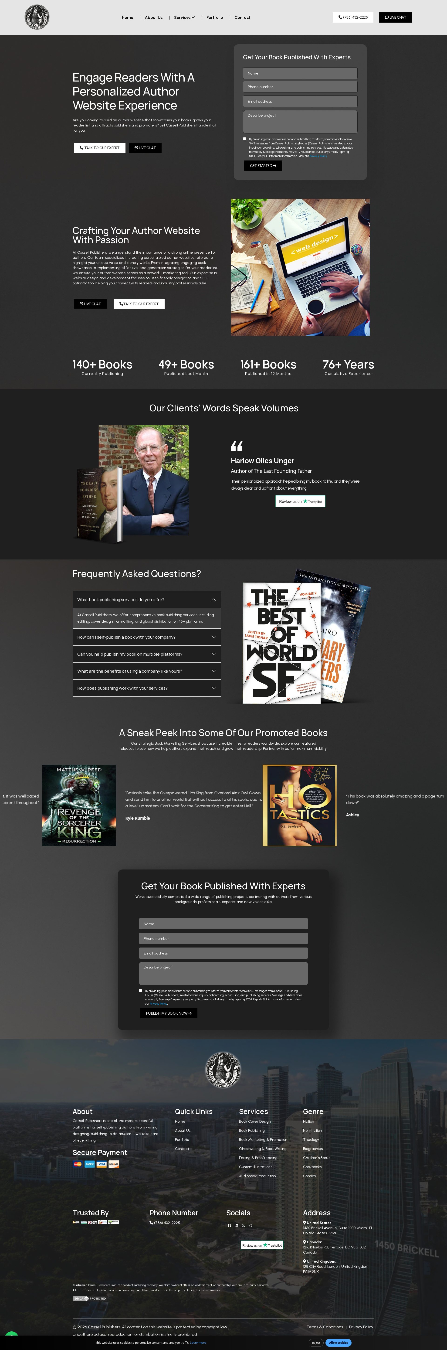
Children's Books (316, 1158)
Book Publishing (252, 1130)
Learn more (198, 1342)
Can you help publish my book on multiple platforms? (129, 654)
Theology (311, 1139)
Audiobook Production (257, 1176)
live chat (397, 17)
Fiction (308, 1121)
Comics (309, 1176)
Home (127, 17)
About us (154, 17)
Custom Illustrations (255, 1167)
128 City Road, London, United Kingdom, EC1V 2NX (336, 1266)
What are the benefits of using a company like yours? (129, 671)
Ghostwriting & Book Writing (263, 1148)
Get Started (261, 165)
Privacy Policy (318, 156)
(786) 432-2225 (355, 17)
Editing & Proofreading (258, 1158)
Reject (316, 1343)
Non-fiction (312, 1130)
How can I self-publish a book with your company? (126, 637)
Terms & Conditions (324, 1327)
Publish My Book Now (167, 1013)
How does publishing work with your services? (122, 688)
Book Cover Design (255, 1121)
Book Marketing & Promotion (263, 1139)
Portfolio (215, 17)
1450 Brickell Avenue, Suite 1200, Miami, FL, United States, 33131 (338, 1227)
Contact (243, 17)
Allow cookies (338, 1343)
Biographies (313, 1148)
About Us (182, 1130)
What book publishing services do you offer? (120, 599)
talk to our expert (101, 148)
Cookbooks (312, 1167)
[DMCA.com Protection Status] (90, 1298)
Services (182, 17)
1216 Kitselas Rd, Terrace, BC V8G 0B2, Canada (334, 1247)
